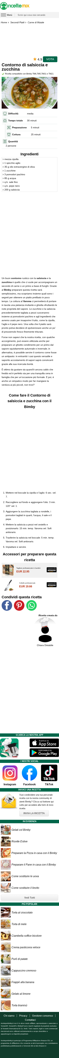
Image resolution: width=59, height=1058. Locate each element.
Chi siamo (9, 1015)
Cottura (16, 134)
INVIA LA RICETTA (34, 813)
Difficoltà (13, 113)
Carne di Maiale (36, 22)
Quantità (13, 141)
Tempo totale (15, 120)
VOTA (50, 59)
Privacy (23, 1015)
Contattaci (30, 1019)
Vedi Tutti (29, 897)
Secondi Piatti (17, 22)
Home (4, 22)
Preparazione (19, 127)
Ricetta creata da (48, 615)
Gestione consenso (42, 1015)
